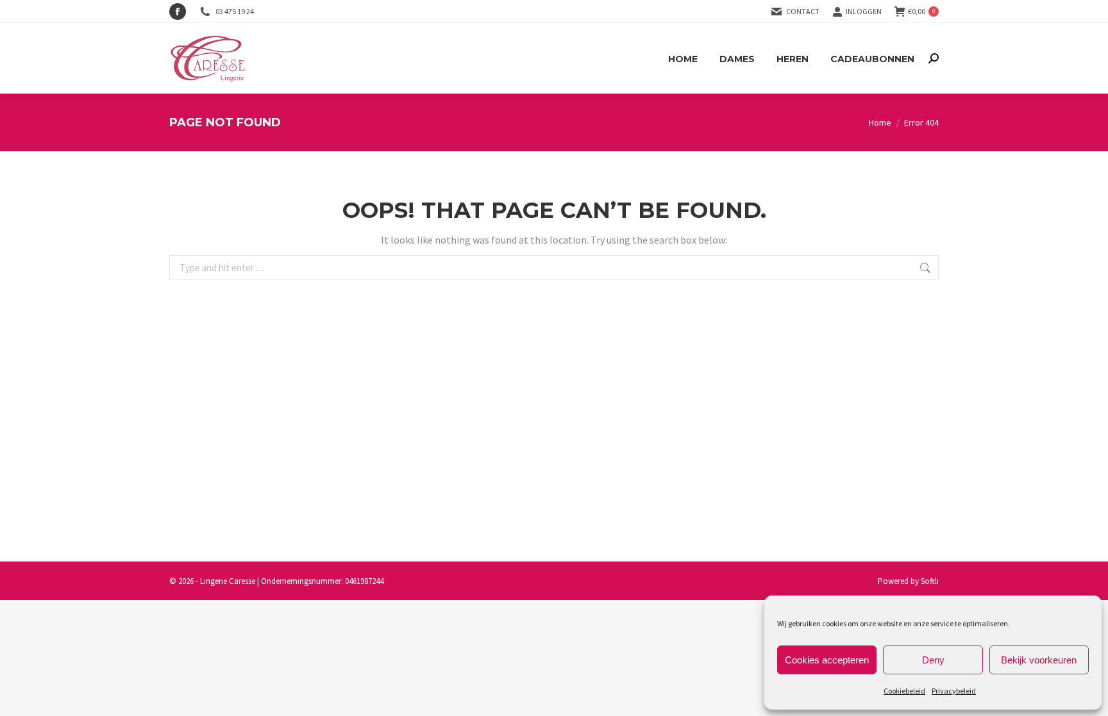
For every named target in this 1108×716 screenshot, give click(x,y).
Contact (802, 11)
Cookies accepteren (827, 659)
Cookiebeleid (904, 690)
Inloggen (864, 11)
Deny (933, 659)
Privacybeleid (954, 690)
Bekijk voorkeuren (1039, 659)
